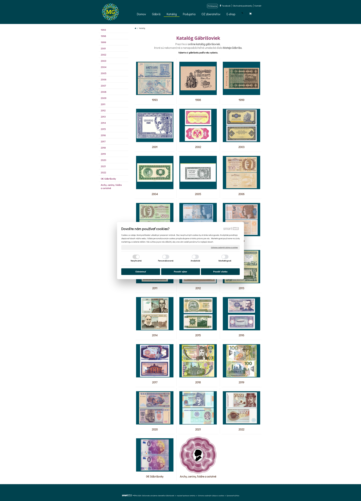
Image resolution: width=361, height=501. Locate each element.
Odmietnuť (140, 271)
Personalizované (165, 260)
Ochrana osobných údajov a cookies (224, 247)
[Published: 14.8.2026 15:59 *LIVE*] (134, 495)
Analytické (195, 260)
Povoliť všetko (220, 271)
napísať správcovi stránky (186, 495)
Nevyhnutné (136, 260)
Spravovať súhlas (232, 495)
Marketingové (225, 260)
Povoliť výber (180, 271)
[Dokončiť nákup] (250, 13)
